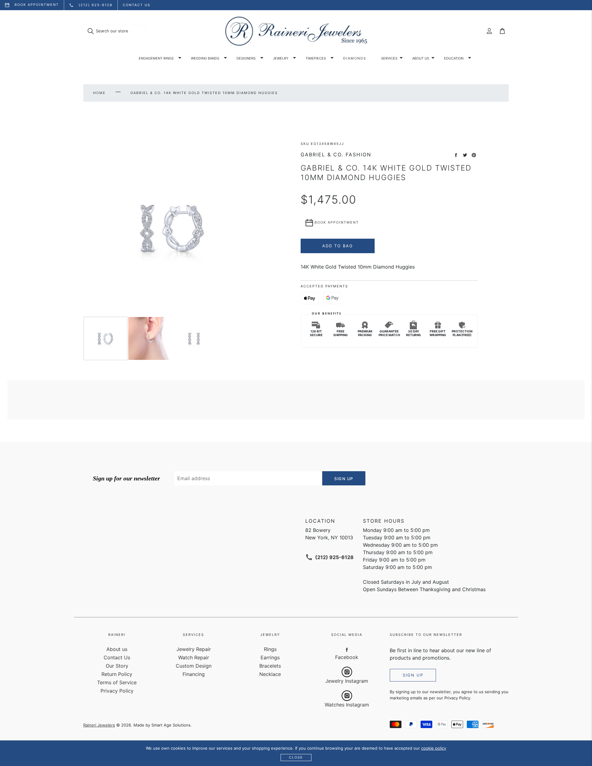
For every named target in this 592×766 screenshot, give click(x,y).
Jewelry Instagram (346, 681)
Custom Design (194, 666)
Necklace (270, 674)
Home (99, 93)
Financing (194, 674)
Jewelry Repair (193, 649)
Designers (246, 58)
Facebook (346, 657)
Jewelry (280, 58)
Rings (270, 649)
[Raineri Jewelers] (296, 31)
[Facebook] (347, 649)
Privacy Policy (117, 691)
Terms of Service (117, 682)
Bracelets (270, 666)
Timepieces (316, 58)
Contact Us (117, 657)
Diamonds (354, 58)
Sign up (413, 675)
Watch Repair (193, 657)
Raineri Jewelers (99, 725)
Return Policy (116, 674)
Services (389, 58)
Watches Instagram (347, 705)
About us (420, 58)
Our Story (117, 666)
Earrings (270, 657)
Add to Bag (337, 245)
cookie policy (433, 748)
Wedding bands (205, 58)
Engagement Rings (156, 58)
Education (453, 58)
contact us (136, 5)
